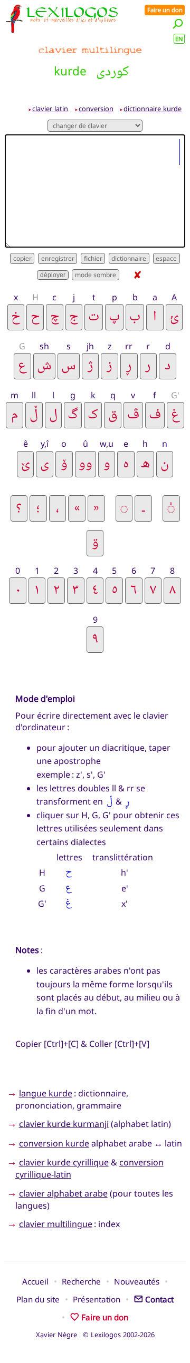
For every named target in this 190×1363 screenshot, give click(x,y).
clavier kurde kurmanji (64, 1124)
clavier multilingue (55, 1224)
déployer (52, 275)
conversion (96, 108)
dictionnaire (128, 258)
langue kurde (45, 1093)
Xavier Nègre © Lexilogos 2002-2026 (95, 1334)
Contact (159, 1299)
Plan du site (38, 1299)
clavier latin (50, 108)
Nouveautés (136, 1281)
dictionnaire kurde (153, 108)
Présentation (96, 1299)
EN (179, 39)
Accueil (35, 1281)
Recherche (81, 1281)
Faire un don (165, 10)
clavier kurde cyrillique (64, 1162)
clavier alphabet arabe (63, 1193)
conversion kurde (54, 1143)
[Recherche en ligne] (178, 23)
